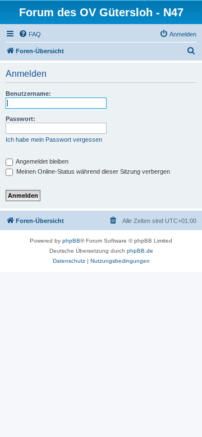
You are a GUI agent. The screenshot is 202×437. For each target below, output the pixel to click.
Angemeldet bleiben (41, 161)
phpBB (71, 241)
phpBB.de (140, 251)
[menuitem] (30, 34)
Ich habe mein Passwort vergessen (54, 139)
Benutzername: (28, 93)
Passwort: (20, 118)
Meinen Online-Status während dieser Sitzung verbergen (92, 171)
